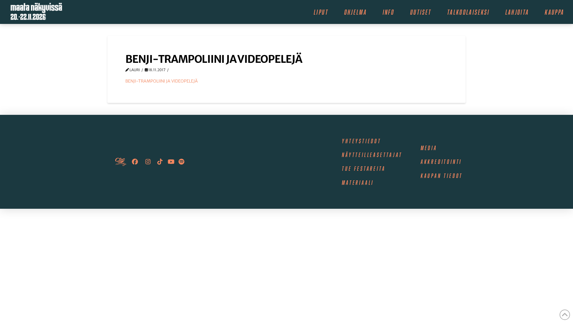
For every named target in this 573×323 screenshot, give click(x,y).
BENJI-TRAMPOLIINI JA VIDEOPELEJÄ (161, 81)
